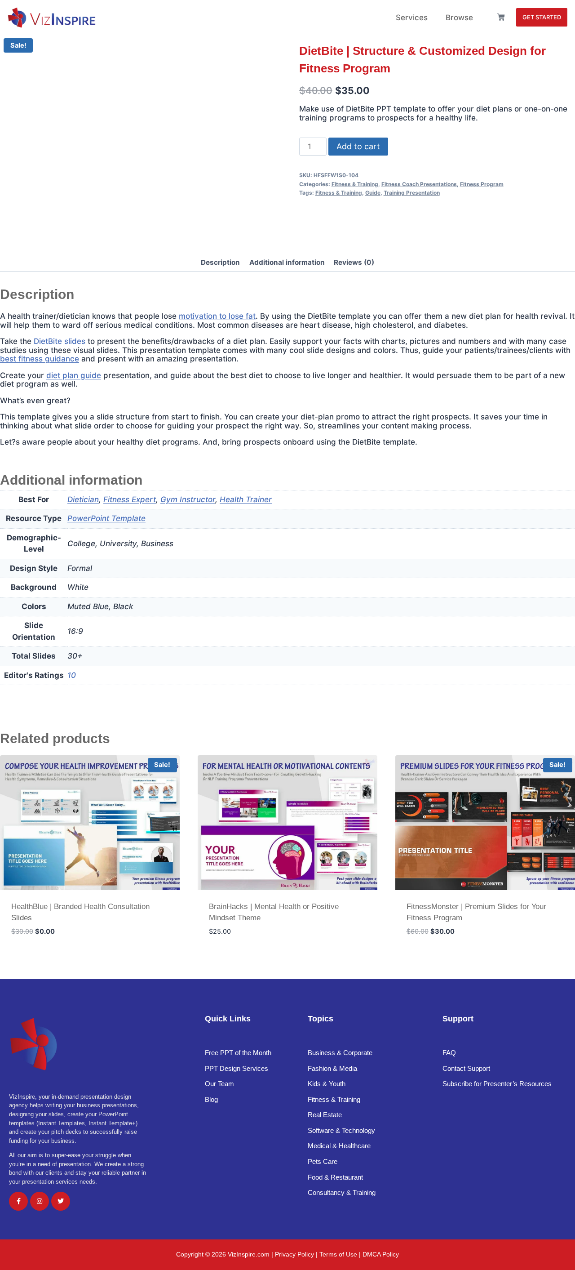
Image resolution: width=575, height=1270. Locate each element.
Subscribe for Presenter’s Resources (497, 1083)
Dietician (83, 499)
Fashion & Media (332, 1068)
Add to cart (358, 146)
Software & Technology (341, 1130)
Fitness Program (482, 184)
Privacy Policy (294, 1254)
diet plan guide (73, 375)
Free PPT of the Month (238, 1052)
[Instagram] (39, 1201)
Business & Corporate (340, 1052)
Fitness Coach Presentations (419, 184)
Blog (211, 1099)
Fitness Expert (129, 499)
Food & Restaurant (335, 1177)
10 (71, 675)
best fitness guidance (39, 358)
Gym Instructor (187, 499)
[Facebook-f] (18, 1201)
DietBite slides (59, 341)
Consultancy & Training (342, 1192)
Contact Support (466, 1068)
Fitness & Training (355, 184)
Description (220, 262)
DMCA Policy (381, 1254)
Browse (459, 17)
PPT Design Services (236, 1068)
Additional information (287, 262)
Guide (372, 192)
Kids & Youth (326, 1083)
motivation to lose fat (217, 316)
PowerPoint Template (106, 518)
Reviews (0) (354, 262)
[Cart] (501, 17)
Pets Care (322, 1161)
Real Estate (326, 1114)
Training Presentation (412, 192)
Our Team (219, 1083)
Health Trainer (246, 499)
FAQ (449, 1052)
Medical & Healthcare (339, 1146)
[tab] (220, 263)
